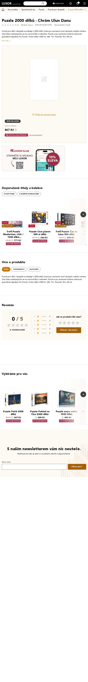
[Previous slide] (18, 79)
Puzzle (41, 9)
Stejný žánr (9, 194)
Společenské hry (28, 9)
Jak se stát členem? (35, 135)
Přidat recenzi (68, 330)
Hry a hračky (13, 9)
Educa (30, 25)
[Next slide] (70, 79)
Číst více (5, 41)
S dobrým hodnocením (29, 194)
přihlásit (77, 467)
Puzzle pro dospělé (56, 9)
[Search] (43, 3)
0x (18, 25)
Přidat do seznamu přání (45, 115)
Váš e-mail (6, 462)
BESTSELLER (7, 226)
